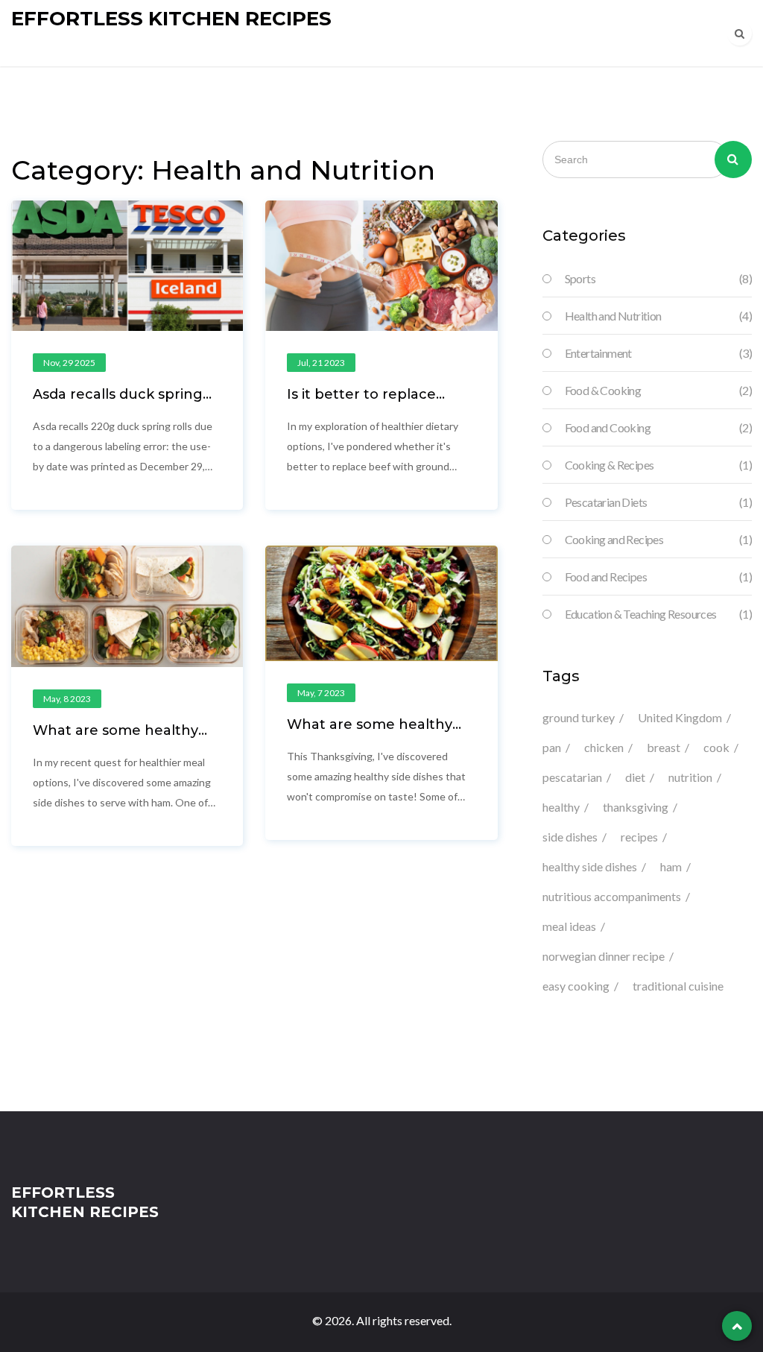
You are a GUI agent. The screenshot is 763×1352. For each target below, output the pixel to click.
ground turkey (578, 717)
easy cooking (576, 986)
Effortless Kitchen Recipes (171, 19)
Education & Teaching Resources (658, 614)
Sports (658, 278)
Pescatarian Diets (658, 502)
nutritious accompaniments (611, 896)
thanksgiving (635, 807)
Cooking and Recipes (658, 539)
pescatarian (572, 777)
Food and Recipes (658, 576)
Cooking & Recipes (658, 465)
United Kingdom (680, 717)
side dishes (570, 837)
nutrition (690, 777)
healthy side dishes (589, 866)
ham (671, 866)
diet (635, 777)
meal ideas (569, 926)
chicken (604, 747)
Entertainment (658, 353)
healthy (561, 807)
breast (663, 747)
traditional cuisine (678, 986)
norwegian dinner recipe (603, 956)
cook (716, 747)
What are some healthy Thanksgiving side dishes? (377, 732)
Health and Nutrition (658, 316)
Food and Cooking (658, 427)
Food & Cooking (658, 390)
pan (551, 747)
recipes (639, 837)
